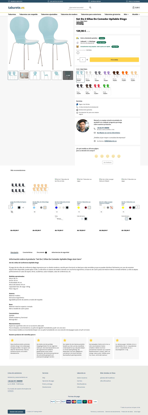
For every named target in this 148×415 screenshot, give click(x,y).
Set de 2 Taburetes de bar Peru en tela (62, 202)
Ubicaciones (81, 387)
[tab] (14, 252)
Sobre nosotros (82, 378)
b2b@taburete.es (111, 141)
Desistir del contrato (16, 412)
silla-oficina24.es (105, 381)
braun (60, 219)
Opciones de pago (48, 381)
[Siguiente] (137, 207)
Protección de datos (127, 411)
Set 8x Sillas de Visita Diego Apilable (41, 202)
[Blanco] (15, 207)
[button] (78, 52)
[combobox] (78, 8)
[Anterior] (10, 207)
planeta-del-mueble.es (107, 378)
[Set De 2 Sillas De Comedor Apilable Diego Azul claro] (40, 42)
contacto (10, 391)
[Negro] (19, 207)
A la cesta (114, 60)
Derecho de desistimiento (112, 411)
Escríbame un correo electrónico (108, 133)
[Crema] (59, 207)
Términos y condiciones (97, 411)
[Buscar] (90, 8)
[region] (74, 207)
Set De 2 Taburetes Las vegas (83, 202)
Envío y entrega (47, 384)
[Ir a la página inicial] (16, 8)
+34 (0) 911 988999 (103, 128)
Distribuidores (81, 384)
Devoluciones (46, 387)
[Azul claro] (34, 207)
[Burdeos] (85, 207)
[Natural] (44, 207)
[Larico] (80, 23)
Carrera (79, 381)
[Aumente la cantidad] (87, 59)
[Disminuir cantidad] (78, 59)
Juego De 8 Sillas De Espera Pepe (18, 202)
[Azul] (56, 207)
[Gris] (41, 207)
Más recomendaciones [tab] (18, 170)
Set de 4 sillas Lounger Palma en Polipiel (105, 202)
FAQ (43, 378)
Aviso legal (137, 411)
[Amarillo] (78, 207)
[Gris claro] (63, 207)
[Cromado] (82, 218)
